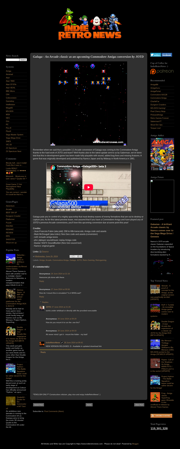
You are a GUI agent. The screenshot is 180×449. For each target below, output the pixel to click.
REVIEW (9, 233)
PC (7, 124)
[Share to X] (76, 256)
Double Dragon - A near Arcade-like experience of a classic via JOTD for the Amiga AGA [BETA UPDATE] (162, 328)
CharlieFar (154, 101)
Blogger (135, 444)
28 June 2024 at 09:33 (67, 331)
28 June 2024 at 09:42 (73, 342)
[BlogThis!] (73, 256)
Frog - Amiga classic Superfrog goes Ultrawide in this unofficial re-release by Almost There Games (162, 400)
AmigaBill (154, 84)
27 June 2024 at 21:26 (61, 307)
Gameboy (10, 101)
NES (8, 118)
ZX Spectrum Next (13, 151)
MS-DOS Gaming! (158, 108)
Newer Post (38, 405)
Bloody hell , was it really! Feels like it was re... (16, 164)
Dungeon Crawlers (158, 105)
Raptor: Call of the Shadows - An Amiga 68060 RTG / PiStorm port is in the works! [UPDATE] (162, 365)
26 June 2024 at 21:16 (60, 274)
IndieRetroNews (53, 342)
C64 (7, 94)
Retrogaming (101, 260)
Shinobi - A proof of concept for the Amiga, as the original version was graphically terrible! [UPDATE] (162, 292)
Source (45, 252)
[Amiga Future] (162, 170)
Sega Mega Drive (13, 138)
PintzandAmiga (156, 115)
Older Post (139, 405)
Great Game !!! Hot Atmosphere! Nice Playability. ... (14, 186)
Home (89, 405)
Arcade (49, 260)
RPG (8, 236)
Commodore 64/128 (158, 95)
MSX (8, 114)
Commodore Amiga (61, 260)
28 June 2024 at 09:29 (67, 319)
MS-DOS (9, 111)
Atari (8, 78)
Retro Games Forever (159, 118)
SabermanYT (156, 121)
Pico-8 (8, 128)
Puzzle (8, 223)
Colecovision (11, 98)
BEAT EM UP (11, 212)
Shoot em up (11, 243)
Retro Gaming (88, 260)
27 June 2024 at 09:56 (60, 289)
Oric (7, 121)
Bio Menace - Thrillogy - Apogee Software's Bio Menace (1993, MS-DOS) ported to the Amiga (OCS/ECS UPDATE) (162, 347)
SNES (8, 141)
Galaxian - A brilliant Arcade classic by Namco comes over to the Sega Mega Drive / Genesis (161, 230)
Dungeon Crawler (13, 216)
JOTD (79, 260)
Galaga (73, 260)
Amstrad (9, 74)
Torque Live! (155, 128)
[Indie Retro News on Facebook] (167, 56)
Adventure (10, 206)
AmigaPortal (155, 91)
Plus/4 (8, 131)
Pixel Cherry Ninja (157, 111)
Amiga (42, 260)
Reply (41, 281)
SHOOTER (10, 239)
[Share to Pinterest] (81, 256)
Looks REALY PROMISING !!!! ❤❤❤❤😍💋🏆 (16, 170)
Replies (45, 302)
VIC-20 (9, 145)
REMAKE (10, 229)
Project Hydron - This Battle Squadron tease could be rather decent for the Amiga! (162, 382)
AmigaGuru (155, 88)
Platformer (10, 219)
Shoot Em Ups (156, 125)
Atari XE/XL (10, 88)
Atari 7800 (10, 81)
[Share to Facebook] (78, 256)
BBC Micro (10, 91)
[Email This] (71, 256)
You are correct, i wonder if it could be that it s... (16, 193)
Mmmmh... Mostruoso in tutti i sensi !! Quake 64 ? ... (16, 178)
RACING (9, 226)
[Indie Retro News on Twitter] (155, 56)
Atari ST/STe (11, 84)
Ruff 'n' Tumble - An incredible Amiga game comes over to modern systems (162, 310)
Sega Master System (14, 135)
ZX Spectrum (11, 148)
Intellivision (10, 104)
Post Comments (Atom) (54, 411)
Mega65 (9, 108)
